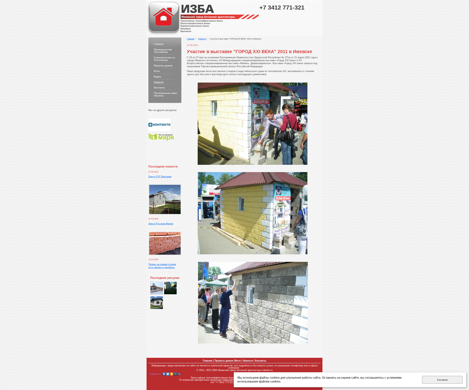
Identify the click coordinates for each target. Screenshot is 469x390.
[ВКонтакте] (164, 374)
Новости (202, 39)
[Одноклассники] (172, 374)
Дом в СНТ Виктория (159, 176)
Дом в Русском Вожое (160, 223)
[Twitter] (168, 374)
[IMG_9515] (156, 288)
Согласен (442, 379)
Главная (190, 39)
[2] (156, 302)
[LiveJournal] (179, 374)
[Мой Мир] (176, 374)
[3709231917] (170, 288)
